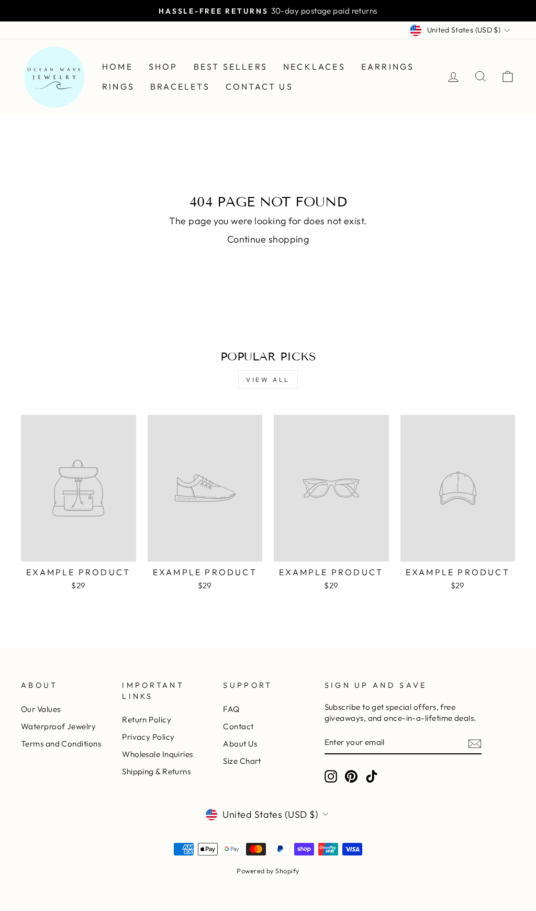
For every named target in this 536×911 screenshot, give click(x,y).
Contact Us (259, 86)
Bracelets (180, 86)
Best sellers (230, 66)
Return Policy (146, 720)
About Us (240, 744)
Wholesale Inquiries (157, 754)
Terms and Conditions (61, 744)
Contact (238, 726)
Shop (163, 66)
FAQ (231, 709)
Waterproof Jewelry (58, 726)
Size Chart (242, 761)
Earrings (388, 66)
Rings (118, 86)
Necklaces (314, 66)
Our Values (41, 709)
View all (268, 379)
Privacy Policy (148, 737)
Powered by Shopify (268, 870)
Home (117, 66)
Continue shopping (268, 239)
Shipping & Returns (156, 771)
